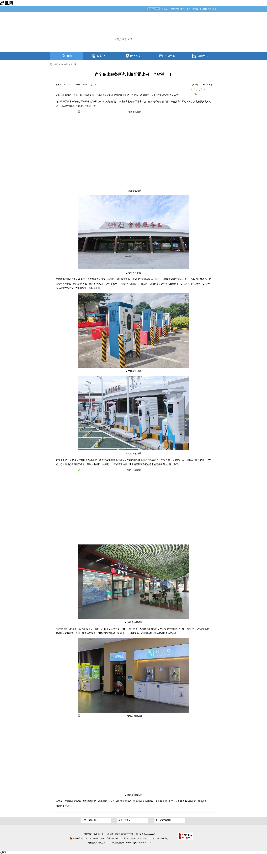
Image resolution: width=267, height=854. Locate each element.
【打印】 (195, 85)
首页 (56, 64)
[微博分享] (198, 89)
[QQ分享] (203, 89)
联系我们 (165, 9)
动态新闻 (64, 64)
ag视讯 (3, 852)
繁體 (214, 9)
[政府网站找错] (185, 836)
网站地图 (175, 9)
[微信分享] (193, 89)
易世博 (6, 2)
